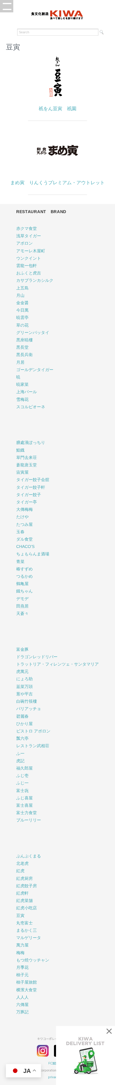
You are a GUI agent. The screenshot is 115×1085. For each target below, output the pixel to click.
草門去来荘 (26, 457)
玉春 (20, 531)
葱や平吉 (24, 693)
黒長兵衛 (24, 354)
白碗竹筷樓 (26, 701)
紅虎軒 (22, 893)
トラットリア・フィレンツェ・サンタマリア (57, 664)
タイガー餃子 (28, 494)
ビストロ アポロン (33, 731)
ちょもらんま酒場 (32, 553)
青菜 (20, 561)
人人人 (22, 997)
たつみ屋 (24, 524)
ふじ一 (22, 783)
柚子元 (22, 974)
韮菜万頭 (24, 686)
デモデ (22, 598)
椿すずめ (24, 569)
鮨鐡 (20, 450)
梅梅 (20, 952)
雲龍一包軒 (26, 265)
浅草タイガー (28, 235)
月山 (20, 295)
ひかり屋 (24, 723)
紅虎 (20, 870)
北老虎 (22, 863)
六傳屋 (22, 1004)
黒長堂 (22, 347)
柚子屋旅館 (26, 982)
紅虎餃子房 (26, 885)
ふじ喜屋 (24, 798)
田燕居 (22, 606)
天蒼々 (22, 613)
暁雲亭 (22, 317)
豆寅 (20, 915)
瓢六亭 (22, 738)
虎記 (20, 760)
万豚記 (22, 1012)
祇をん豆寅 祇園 (57, 108)
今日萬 (22, 310)
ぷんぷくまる (28, 856)
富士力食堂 (26, 812)
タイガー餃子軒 (30, 487)
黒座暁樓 (24, 339)
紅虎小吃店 (26, 907)
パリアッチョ (28, 708)
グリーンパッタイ (32, 332)
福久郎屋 (24, 768)
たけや (22, 516)
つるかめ (24, 576)
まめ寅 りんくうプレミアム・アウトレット (57, 182)
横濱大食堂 (26, 989)
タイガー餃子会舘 (32, 479)
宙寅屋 (22, 472)
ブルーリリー (28, 820)
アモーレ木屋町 (30, 250)
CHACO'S (25, 546)
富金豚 (22, 649)
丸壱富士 (24, 923)
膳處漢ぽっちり (30, 442)
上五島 (22, 288)
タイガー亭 (26, 502)
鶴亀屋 (22, 583)
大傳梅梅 (24, 509)
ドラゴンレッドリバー (37, 656)
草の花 (22, 325)
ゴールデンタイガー (34, 369)
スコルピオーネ (30, 406)
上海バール (26, 391)
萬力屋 (22, 945)
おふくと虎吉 (28, 273)
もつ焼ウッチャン (32, 960)
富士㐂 (22, 790)
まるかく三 (26, 930)
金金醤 (22, 302)
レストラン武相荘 (32, 745)
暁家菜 (22, 384)
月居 (20, 362)
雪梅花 (22, 399)
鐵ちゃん (24, 591)
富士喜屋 (24, 805)
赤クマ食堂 (26, 228)
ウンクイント (28, 258)
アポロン (24, 243)
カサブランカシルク (34, 280)
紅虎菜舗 (24, 900)
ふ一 (20, 753)
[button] (6, 6)
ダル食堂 (24, 539)
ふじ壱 (22, 775)
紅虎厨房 (24, 878)
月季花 (22, 967)
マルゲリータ (28, 937)
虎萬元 (22, 671)
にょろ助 (24, 678)
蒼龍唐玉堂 (26, 464)
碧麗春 (22, 716)
